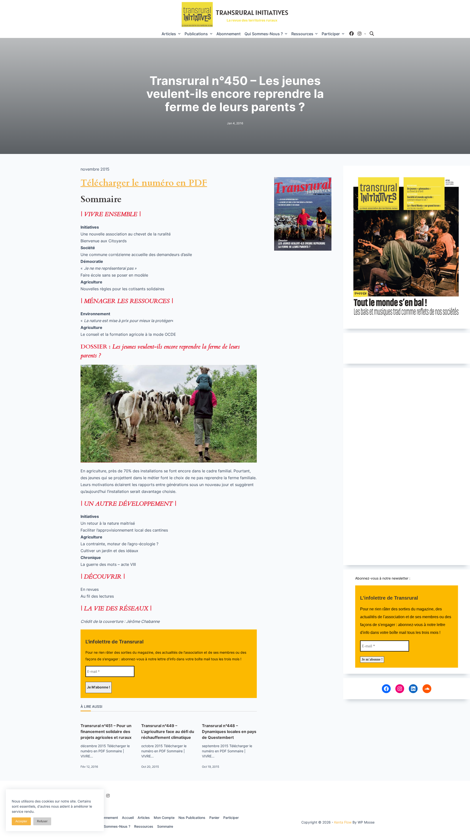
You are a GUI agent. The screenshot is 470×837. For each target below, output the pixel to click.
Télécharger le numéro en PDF (144, 183)
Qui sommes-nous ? (264, 34)
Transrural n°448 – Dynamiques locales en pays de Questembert (229, 731)
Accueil (128, 818)
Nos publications (191, 818)
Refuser (42, 821)
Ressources (302, 34)
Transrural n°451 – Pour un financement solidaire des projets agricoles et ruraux (106, 731)
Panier (214, 818)
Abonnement (228, 34)
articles (169, 34)
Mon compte (164, 818)
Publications (196, 34)
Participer (331, 34)
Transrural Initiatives (252, 12)
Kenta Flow (343, 822)
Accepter (21, 821)
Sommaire (165, 826)
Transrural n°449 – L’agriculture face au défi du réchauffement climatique (167, 731)
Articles (144, 818)
